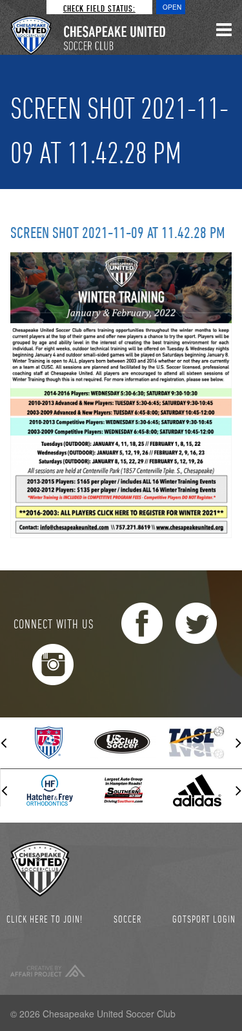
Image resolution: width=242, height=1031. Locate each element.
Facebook (142, 623)
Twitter (196, 623)
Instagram (53, 664)
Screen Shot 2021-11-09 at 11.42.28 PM (117, 232)
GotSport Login (204, 919)
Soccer (127, 919)
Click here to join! (44, 919)
